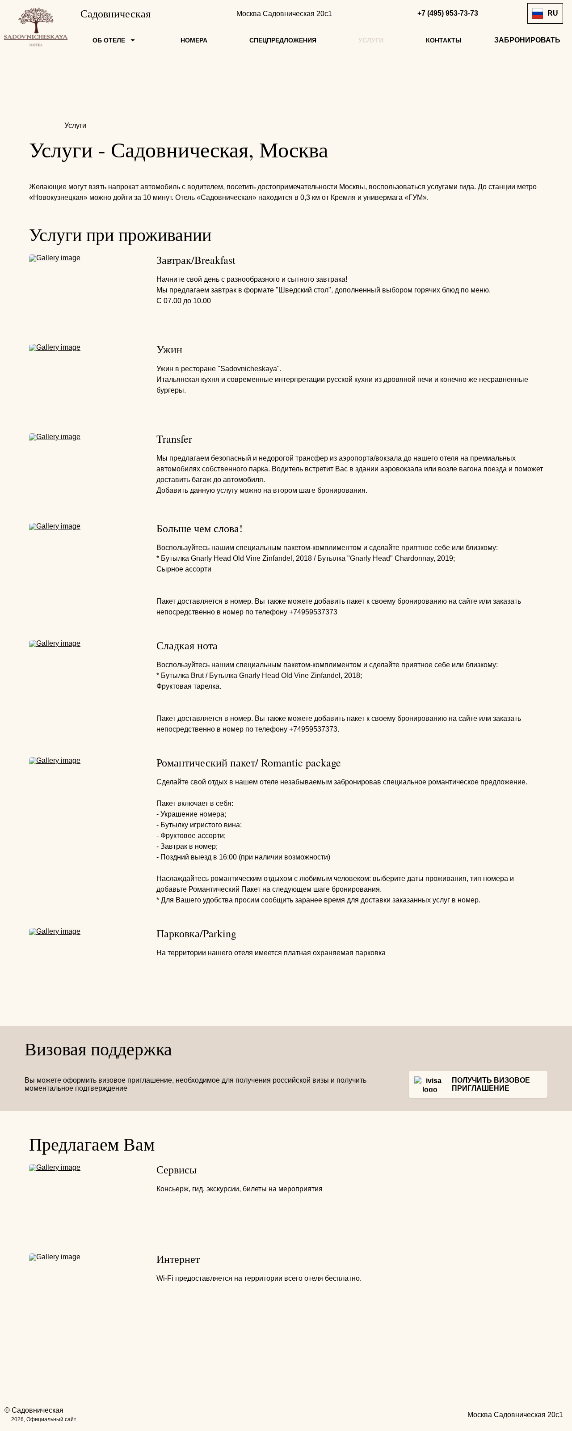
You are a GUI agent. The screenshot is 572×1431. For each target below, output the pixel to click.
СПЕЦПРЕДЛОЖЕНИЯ (282, 40)
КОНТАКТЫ (444, 40)
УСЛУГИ (370, 40)
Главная (44, 125)
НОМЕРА (194, 40)
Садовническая (115, 13)
